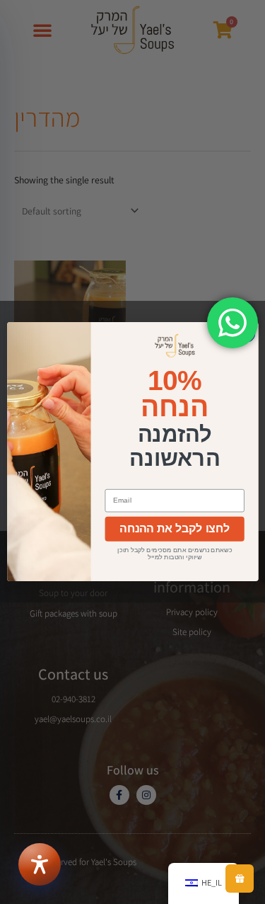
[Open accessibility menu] (39, 864)
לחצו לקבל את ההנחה (174, 529)
